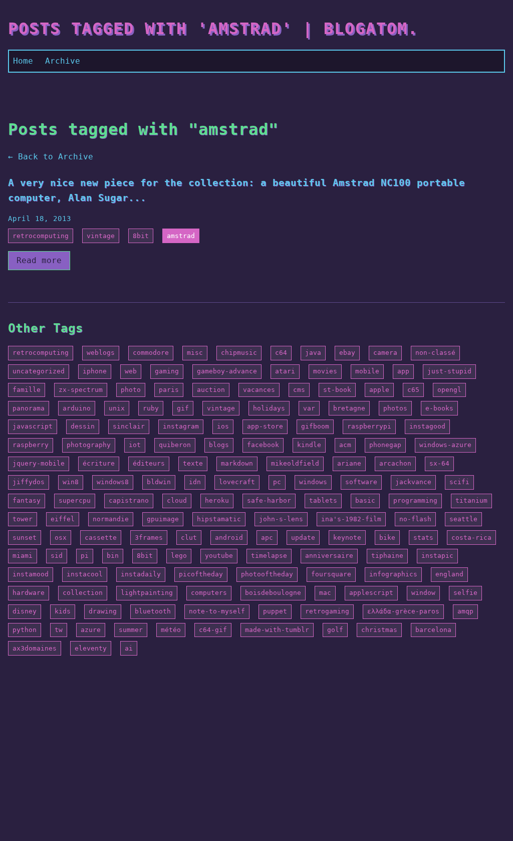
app (403, 371)
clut (189, 537)
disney (25, 611)
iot (135, 445)
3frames (149, 537)
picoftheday (201, 574)
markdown (237, 463)
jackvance (413, 482)
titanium (471, 500)
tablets (323, 500)
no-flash (415, 519)
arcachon (395, 463)
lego (179, 555)
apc (267, 537)
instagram (181, 426)
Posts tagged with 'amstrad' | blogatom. (213, 28)
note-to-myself (217, 611)
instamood (31, 574)
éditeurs (149, 463)
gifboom (315, 426)
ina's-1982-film (351, 519)
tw (59, 630)
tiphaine (387, 555)
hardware (29, 592)
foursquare (331, 574)
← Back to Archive (50, 156)
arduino (77, 408)
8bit (141, 236)
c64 (281, 352)
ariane (349, 463)
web (131, 371)
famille (27, 389)
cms (299, 389)
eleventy (91, 648)
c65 (413, 389)
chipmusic (239, 352)
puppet (275, 611)
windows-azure (445, 445)
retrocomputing (41, 236)
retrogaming (327, 611)
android (229, 537)
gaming (167, 371)
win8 (71, 482)
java (313, 352)
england (449, 574)
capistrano (129, 500)
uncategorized (39, 371)
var (309, 408)
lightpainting (147, 592)
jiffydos (29, 482)
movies (325, 371)
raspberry (31, 445)
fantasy (27, 500)
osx (61, 537)
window (423, 592)
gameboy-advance (227, 371)
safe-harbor (269, 500)
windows (313, 482)
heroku (217, 500)
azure (91, 630)
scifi (459, 482)
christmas (379, 630)
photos (395, 408)
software (361, 482)
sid (57, 555)
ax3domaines (35, 648)
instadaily (141, 574)
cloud (177, 500)
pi (85, 555)
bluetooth (153, 611)
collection (83, 592)
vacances (259, 389)
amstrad (181, 236)
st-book (337, 389)
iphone (95, 371)
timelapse (269, 555)
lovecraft (237, 482)
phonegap (385, 445)
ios (223, 426)
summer (131, 630)
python (25, 630)
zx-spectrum (81, 389)
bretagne (349, 408)
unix (117, 408)
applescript (371, 592)
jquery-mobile (39, 463)
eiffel (63, 519)
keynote (347, 537)
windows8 (113, 482)
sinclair (129, 426)
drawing (103, 611)
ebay (347, 352)
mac (325, 592)
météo (171, 630)
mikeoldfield (295, 463)
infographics (393, 574)
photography (89, 445)
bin (113, 555)
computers (209, 592)
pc (277, 482)
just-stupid (449, 371)
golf (335, 630)
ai (129, 648)
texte (193, 463)
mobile (367, 371)
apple (379, 389)
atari (285, 371)
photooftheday (267, 574)
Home (23, 61)
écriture (99, 463)
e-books (439, 408)
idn (195, 482)
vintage (101, 236)
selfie (465, 592)
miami (23, 555)
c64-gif (213, 630)
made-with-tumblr (277, 630)
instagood (427, 426)
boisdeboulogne (273, 592)
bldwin (159, 482)
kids (63, 611)
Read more (39, 260)
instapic (437, 555)
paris (169, 389)
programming (415, 500)
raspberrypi (369, 426)
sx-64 (439, 463)
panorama (29, 408)
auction (211, 389)
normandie (111, 519)
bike (387, 537)
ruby (151, 408)
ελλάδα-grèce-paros (403, 611)
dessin (83, 426)
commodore (151, 352)
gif (183, 408)
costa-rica (471, 537)
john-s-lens (281, 519)
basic (365, 500)
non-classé (435, 352)
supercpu (75, 500)
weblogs (101, 352)
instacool (85, 574)
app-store (265, 426)
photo (131, 389)
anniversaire (329, 555)
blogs (219, 445)
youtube (219, 555)
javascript (33, 426)
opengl (449, 389)
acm (345, 445)
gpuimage (163, 519)
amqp (465, 611)
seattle (463, 519)
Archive (62, 61)
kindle (309, 445)
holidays (269, 408)
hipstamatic (219, 519)
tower (23, 519)
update (303, 537)
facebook (263, 445)
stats (423, 537)
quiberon (175, 445)
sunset (25, 537)
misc (195, 352)
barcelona (433, 630)
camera (385, 352)
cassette (101, 537)
